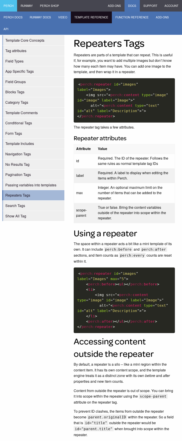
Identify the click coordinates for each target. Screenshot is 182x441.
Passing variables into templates (30, 184)
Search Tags (15, 205)
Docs (132, 6)
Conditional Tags (18, 122)
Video (62, 17)
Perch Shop (49, 6)
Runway (27, 6)
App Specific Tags (19, 71)
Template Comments (21, 112)
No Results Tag (17, 164)
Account (171, 6)
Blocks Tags (14, 91)
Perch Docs (13, 17)
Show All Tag (15, 216)
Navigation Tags (18, 153)
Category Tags (16, 102)
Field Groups (15, 81)
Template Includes (19, 143)
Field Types (14, 61)
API (6, 29)
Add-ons (114, 6)
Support (150, 6)
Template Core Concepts (24, 40)
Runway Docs (40, 17)
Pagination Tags (18, 174)
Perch (9, 6)
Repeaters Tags (17, 195)
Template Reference (91, 17)
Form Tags (13, 133)
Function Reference (132, 17)
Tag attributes (15, 50)
